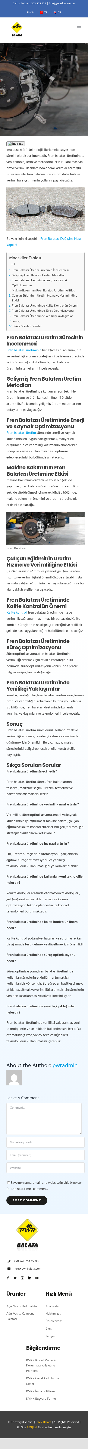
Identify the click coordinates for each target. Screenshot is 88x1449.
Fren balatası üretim (21, 432)
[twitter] (15, 1277)
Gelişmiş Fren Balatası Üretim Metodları (38, 275)
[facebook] (7, 1277)
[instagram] (22, 1277)
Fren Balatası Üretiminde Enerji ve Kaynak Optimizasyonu (39, 282)
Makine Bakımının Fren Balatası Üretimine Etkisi (44, 290)
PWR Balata (43, 1422)
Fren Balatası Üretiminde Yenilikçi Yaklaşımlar (42, 316)
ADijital (32, 1427)
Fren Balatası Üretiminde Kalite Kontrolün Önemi (45, 305)
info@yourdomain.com (62, 3)
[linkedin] (29, 1277)
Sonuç (16, 321)
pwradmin (65, 1065)
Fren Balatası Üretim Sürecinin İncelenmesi (40, 270)
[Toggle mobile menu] (79, 28)
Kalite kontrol (16, 612)
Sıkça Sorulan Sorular (27, 326)
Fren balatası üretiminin (23, 350)
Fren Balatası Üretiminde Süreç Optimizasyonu (43, 310)
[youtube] (36, 1277)
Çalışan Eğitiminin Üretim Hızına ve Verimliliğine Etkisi (44, 298)
